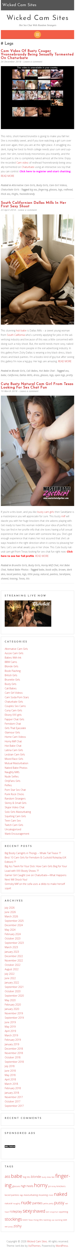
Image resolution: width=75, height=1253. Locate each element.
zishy (17, 1225)
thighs (15, 194)
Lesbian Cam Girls (15, 754)
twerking (47, 1220)
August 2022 (11, 969)
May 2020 (10, 1000)
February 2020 (13, 1004)
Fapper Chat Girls (14, 719)
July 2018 (9, 1066)
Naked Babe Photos (17, 569)
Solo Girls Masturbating (18, 811)
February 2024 (13, 934)
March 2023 (11, 947)
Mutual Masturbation (16, 763)
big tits (26, 1176)
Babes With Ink (13, 657)
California (13, 375)
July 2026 (9, 907)
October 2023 (12, 938)
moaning (43, 1195)
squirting (63, 1211)
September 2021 (14, 987)
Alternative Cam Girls (23, 185)
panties (54, 574)
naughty (16, 1203)
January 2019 (12, 1044)
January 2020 (12, 1009)
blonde (36, 1176)
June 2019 (10, 1022)
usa (52, 1220)
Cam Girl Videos (58, 185)
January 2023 (12, 951)
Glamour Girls (12, 732)
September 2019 (14, 1017)
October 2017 (12, 1101)
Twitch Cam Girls (14, 825)
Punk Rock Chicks (14, 794)
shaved (4, 578)
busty (44, 1177)
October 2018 (12, 1057)
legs (60, 189)
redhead (68, 189)
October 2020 (12, 991)
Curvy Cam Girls (13, 710)
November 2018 (14, 1053)
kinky (53, 1186)
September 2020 (14, 995)
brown (62, 569)
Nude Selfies (12, 776)
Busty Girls (42, 185)
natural (44, 574)
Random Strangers (15, 798)
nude (26, 1202)
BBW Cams (11, 662)
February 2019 (13, 1039)
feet (53, 1177)
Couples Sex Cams (15, 706)
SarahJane (64, 574)
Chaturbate (28, 167)
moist (50, 1195)
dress (36, 375)
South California (16, 335)
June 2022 (10, 978)
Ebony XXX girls (13, 714)
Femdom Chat (13, 723)
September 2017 (14, 1105)
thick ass (5, 194)
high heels (27, 1186)
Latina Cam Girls (14, 750)
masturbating (31, 1195)
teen (25, 1219)
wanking (58, 1220)
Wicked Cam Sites (37, 18)
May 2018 (10, 1075)
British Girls (11, 675)
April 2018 (10, 1079)
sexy (27, 1211)
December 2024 (14, 925)
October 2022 (12, 965)
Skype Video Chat (14, 807)
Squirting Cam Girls (15, 816)
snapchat (54, 1212)
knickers (61, 1186)
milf (63, 516)
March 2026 (11, 916)
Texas (22, 578)
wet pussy (9, 1226)
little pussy (33, 574)
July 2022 (9, 973)
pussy (59, 1202)
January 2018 (12, 1092)
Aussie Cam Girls (14, 653)
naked (60, 1194)
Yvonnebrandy (27, 194)
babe (3, 375)
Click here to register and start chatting (45, 171)
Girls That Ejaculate (15, 728)
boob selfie (51, 569)
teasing (13, 578)
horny (40, 1185)
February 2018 (13, 1088)
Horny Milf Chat (49, 565)
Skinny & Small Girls (16, 803)
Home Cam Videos (15, 736)
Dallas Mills (26, 375)
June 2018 (10, 1070)
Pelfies (8, 785)
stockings (13, 1219)
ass (67, 370)
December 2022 (14, 956)
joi (49, 1186)
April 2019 (10, 1031)
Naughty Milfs (12, 772)
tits (27, 578)
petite (45, 1203)
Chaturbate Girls (10, 189)
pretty (69, 375)
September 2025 (14, 920)
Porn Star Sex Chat (15, 789)
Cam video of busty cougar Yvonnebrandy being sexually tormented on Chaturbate (37, 54)
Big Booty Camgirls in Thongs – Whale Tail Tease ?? (33, 853)
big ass (33, 189)
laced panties (13, 574)
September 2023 (14, 942)
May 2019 (10, 1026)
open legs (60, 375)
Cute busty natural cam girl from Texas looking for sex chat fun (37, 385)
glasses (53, 189)
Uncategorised (13, 829)
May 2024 (10, 929)
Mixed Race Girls (14, 758)
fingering (43, 189)
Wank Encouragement (17, 833)
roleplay (16, 1211)
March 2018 (11, 1083)
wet (65, 1219)
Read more (7, 176)
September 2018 (14, 1061)
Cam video (22, 162)
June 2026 (10, 912)
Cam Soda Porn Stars (17, 697)
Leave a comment (33, 61)
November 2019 (14, 1013)
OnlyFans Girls (12, 781)
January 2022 (12, 982)
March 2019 (11, 1035)
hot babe (21, 330)
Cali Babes (32, 370)
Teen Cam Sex (13, 820)
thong (36, 1220)
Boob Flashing (13, 670)
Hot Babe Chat (47, 370)
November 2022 (14, 960)
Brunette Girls (19, 565)
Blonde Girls (18, 370)
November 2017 (14, 1097)
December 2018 (14, 1048)
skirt (47, 1212)
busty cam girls (45, 512)
